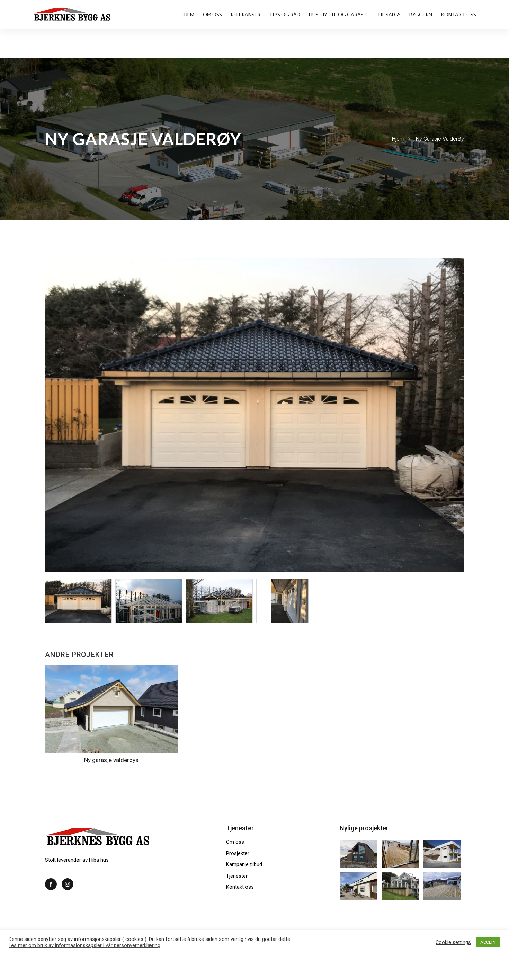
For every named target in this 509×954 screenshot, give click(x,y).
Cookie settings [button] (453, 942)
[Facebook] (51, 884)
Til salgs (389, 14)
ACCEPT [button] (488, 942)
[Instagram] (67, 884)
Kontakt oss (458, 14)
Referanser (245, 14)
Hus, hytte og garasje (338, 14)
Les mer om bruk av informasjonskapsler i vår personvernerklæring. (85, 945)
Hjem (188, 14)
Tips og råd (284, 14)
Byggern (420, 14)
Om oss (212, 14)
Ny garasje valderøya (111, 760)
